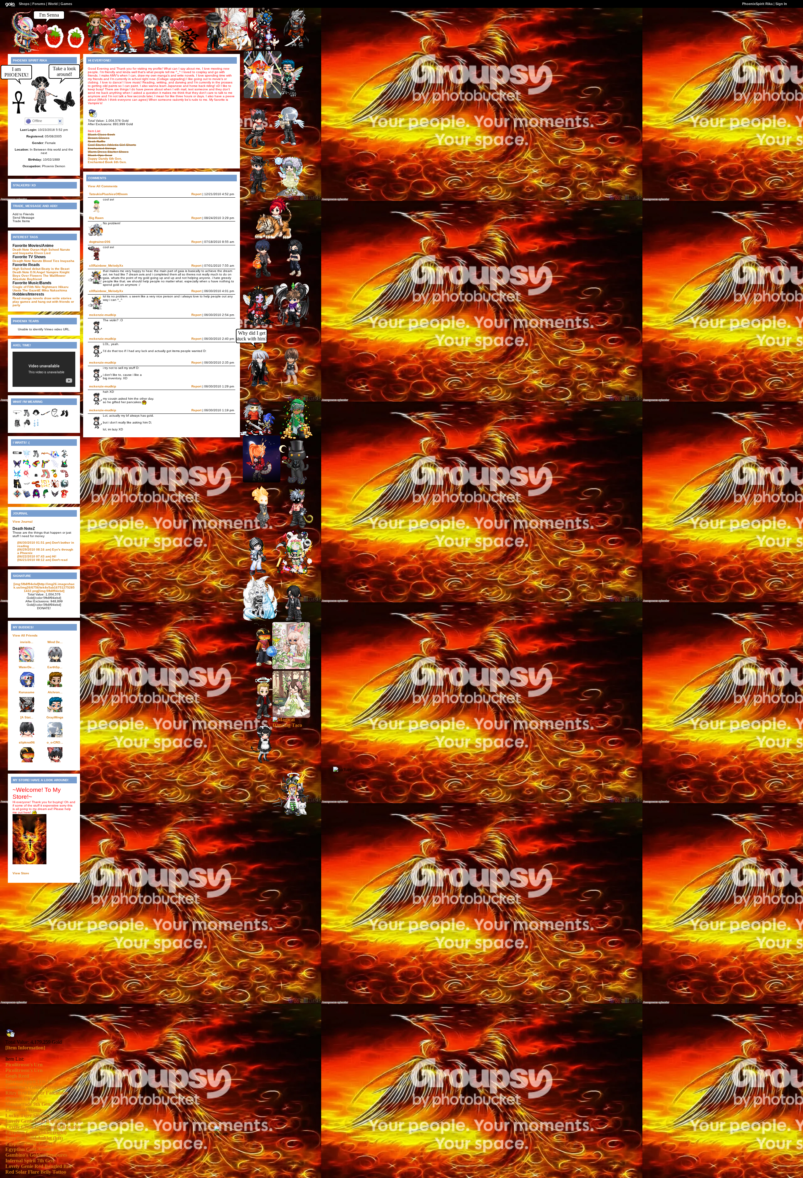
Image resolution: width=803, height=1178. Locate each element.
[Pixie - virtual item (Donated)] (26, 457)
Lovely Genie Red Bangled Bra (38, 1166)
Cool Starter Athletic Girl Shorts (112, 145)
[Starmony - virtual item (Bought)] (55, 457)
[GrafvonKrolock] (262, 385)
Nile (38, 287)
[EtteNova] (291, 716)
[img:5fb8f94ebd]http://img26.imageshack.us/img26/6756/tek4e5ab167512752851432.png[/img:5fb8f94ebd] (44, 587)
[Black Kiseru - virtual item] (45, 416)
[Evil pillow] (288, 194)
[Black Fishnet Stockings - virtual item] (26, 416)
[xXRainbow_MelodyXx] (291, 814)
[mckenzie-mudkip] (267, 762)
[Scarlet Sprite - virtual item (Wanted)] (26, 477)
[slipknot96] (266, 665)
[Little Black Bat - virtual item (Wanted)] (55, 497)
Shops (24, 4)
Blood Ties (51, 261)
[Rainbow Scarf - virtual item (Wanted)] (45, 467)
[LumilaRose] (291, 667)
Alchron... (55, 692)
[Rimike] (261, 325)
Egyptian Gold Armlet (28, 1143)
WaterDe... (27, 667)
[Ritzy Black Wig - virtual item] (36, 416)
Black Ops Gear (100, 155)
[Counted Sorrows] (294, 527)
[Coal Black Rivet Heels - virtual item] (64, 416)
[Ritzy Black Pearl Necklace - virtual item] (55, 416)
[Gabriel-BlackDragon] (290, 327)
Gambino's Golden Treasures (36, 1087)
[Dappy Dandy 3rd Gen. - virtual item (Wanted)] (17, 497)
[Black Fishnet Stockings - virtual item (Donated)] (36, 457)
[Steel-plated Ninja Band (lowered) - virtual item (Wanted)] (17, 457)
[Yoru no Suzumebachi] (292, 276)
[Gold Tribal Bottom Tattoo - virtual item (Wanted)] (45, 487)
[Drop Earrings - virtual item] (36, 426)
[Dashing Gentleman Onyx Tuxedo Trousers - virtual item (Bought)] (17, 487)
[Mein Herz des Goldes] (262, 96)
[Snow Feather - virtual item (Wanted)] (55, 467)
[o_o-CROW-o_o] (261, 145)
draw (47, 298)
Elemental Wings (23, 1109)
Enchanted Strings (102, 148)
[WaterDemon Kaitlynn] (121, 51)
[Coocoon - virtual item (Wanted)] (45, 497)
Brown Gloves (98, 138)
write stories (62, 298)
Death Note (21, 249)
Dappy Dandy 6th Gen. (105, 158)
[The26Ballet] (266, 719)
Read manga (22, 298)
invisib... (26, 642)
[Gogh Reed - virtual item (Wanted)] (55, 477)
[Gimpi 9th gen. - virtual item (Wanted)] (64, 457)
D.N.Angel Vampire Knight (49, 272)
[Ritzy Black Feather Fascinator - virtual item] (26, 426)
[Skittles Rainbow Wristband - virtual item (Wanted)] (36, 467)
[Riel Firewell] (260, 49)
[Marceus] (217, 50)
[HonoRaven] (261, 480)
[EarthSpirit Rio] (98, 49)
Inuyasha (67, 261)
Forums (38, 4)
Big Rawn (96, 218)
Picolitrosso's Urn (24, 1064)
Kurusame (27, 692)
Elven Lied (42, 253)
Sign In (781, 4)
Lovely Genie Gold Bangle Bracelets (43, 1121)
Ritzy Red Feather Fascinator (36, 1092)
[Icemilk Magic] (293, 573)
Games (66, 4)
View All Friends (25, 635)
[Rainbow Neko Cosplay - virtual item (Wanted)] (26, 467)
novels (38, 298)
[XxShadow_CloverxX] (256, 434)
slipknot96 (27, 742)
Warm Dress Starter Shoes (108, 151)
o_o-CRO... (55, 742)
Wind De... (55, 642)
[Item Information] (25, 1047)
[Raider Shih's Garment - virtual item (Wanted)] (64, 467)
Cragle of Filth (23, 287)
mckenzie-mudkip (102, 315)
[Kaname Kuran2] (266, 276)
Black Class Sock (101, 134)
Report (196, 194)
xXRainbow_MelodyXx (106, 265)
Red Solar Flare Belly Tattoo (35, 1172)
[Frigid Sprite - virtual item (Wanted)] (17, 477)
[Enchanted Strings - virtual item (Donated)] (55, 487)
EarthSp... (54, 667)
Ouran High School (44, 249)
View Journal (23, 521)
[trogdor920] (291, 621)
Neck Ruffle (96, 141)
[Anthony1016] (288, 385)
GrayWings (54, 717)
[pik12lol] (260, 573)
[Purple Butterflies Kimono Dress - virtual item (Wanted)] (36, 497)
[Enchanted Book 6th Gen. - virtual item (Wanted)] (26, 497)
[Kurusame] (293, 48)
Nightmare (49, 287)
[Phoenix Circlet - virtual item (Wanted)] (45, 457)
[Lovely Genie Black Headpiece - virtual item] (17, 416)
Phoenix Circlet (21, 1098)
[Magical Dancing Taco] (291, 725)
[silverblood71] (261, 619)
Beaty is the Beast (55, 268)
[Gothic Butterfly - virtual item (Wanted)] (17, 467)
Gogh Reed (17, 1076)
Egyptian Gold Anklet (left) (34, 1138)
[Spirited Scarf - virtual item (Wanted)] (64, 477)
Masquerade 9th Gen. (28, 1104)
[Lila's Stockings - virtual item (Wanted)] (45, 477)
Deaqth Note (22, 261)
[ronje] (294, 482)
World (53, 4)
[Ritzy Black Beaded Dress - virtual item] (17, 426)
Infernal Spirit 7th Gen (29, 1160)
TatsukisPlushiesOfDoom (108, 194)
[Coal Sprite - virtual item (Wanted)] (36, 477)
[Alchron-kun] (285, 95)
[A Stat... (26, 717)
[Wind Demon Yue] (154, 51)
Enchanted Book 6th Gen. (107, 162)
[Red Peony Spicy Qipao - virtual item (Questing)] (64, 497)
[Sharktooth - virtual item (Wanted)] (26, 487)
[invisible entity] (29, 53)
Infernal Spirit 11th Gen (30, 1081)
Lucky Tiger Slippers (28, 1115)
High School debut (26, 268)
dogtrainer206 (99, 241)
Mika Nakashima (54, 290)
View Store (21, 873)
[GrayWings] (286, 144)
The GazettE (31, 290)
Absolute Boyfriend (27, 279)
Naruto (37, 261)
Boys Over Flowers (27, 275)
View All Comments (103, 186)
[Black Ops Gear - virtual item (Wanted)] (64, 487)
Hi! (36, 556)
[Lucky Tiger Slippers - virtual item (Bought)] (36, 487)
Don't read (42, 560)
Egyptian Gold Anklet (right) (35, 1132)
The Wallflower (54, 275)
